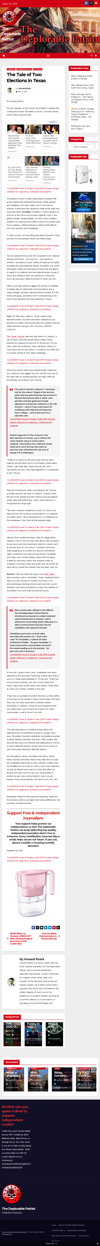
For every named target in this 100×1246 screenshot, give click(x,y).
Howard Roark (25, 88)
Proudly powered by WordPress (14, 1232)
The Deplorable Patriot (11, 34)
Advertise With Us (58, 1230)
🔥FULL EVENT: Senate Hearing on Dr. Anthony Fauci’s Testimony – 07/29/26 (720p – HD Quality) (82, 114)
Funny (57, 1068)
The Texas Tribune (15, 336)
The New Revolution (24, 69)
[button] (92, 55)
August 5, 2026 (15, 1080)
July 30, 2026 (86, 1080)
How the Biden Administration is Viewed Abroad (48, 936)
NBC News (50, 574)
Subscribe (56, 1241)
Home (54, 1225)
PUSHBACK (11, 69)
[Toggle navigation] (48, 56)
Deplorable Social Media (77, 1230)
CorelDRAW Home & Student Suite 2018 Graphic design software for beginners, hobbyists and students (32, 422)
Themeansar (6, 1234)
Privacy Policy (83, 1236)
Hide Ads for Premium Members (64, 1236)
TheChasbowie (12, 1040)
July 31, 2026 (62, 1080)
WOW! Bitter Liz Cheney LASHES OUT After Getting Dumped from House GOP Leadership (21, 938)
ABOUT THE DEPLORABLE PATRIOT (71, 1225)
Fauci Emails (83, 1068)
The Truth (38, 69)
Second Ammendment (12, 1068)
